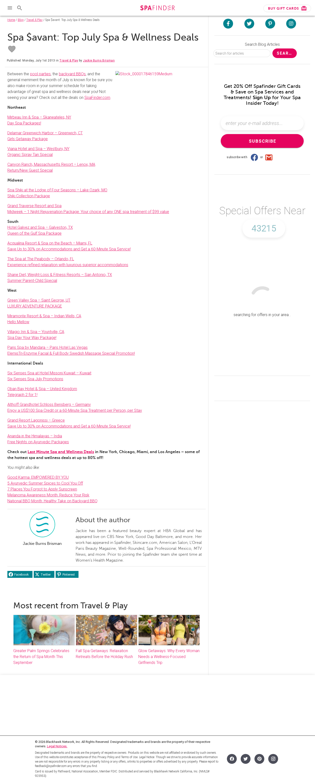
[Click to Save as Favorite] (11, 49)
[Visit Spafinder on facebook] (228, 24)
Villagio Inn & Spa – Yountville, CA (35, 331)
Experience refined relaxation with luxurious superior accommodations (67, 264)
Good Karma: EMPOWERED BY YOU (38, 477)
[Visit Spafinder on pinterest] (270, 24)
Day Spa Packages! (24, 123)
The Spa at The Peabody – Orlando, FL (40, 259)
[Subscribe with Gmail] (269, 157)
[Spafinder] (157, 8)
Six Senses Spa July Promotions (35, 379)
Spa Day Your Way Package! (31, 337)
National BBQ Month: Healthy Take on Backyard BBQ (52, 501)
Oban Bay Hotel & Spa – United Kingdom (42, 388)
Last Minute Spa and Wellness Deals (61, 452)
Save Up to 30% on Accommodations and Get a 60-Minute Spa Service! (69, 249)
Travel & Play (34, 20)
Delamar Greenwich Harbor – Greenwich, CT (45, 133)
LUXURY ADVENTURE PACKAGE (34, 306)
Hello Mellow (18, 322)
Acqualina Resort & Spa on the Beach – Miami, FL (49, 243)
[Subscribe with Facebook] (254, 157)
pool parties (40, 74)
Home (11, 20)
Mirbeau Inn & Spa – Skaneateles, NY (39, 117)
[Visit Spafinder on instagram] (291, 24)
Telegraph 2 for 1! (22, 394)
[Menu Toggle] (10, 8)
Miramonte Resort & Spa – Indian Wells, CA (44, 316)
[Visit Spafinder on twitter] (249, 24)
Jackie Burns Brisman (99, 60)
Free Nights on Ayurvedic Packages (38, 442)
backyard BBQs (72, 74)
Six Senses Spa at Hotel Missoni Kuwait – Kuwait (49, 373)
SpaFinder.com (97, 97)
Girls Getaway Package (27, 139)
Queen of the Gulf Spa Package (34, 233)
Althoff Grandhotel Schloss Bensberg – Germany (49, 404)
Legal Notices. (57, 746)
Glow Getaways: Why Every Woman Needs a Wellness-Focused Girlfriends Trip (169, 656)
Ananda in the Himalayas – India (34, 436)
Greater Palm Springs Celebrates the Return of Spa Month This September (41, 656)
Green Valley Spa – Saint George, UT (38, 300)
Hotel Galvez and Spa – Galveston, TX (40, 227)
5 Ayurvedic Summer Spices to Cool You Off (45, 483)
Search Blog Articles (262, 44)
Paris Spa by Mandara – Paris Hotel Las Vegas (47, 347)
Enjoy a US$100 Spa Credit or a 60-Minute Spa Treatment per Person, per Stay (74, 410)
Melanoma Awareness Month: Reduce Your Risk (48, 495)
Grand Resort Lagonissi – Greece (36, 420)
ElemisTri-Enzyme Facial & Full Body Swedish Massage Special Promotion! (71, 353)
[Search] (20, 8)
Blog (21, 20)
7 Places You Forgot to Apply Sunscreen (42, 489)
